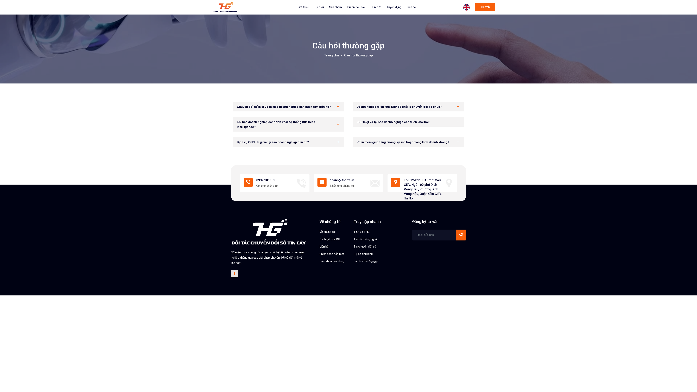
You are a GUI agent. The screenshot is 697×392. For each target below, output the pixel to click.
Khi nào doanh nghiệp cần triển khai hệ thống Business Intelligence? (276, 124)
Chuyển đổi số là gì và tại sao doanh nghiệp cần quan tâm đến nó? (284, 107)
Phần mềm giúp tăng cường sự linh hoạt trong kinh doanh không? (403, 142)
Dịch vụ (319, 7)
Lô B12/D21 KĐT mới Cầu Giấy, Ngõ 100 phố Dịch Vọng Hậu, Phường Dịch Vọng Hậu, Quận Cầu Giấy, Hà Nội (423, 189)
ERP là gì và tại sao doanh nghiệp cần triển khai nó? (393, 122)
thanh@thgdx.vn (342, 180)
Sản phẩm (335, 7)
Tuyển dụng (394, 7)
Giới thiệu (303, 7)
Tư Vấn (485, 7)
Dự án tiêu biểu (356, 7)
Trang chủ (331, 55)
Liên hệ (411, 7)
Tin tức (376, 7)
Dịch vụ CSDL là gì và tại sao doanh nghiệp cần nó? (273, 142)
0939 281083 (265, 180)
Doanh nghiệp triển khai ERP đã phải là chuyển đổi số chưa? (399, 107)
